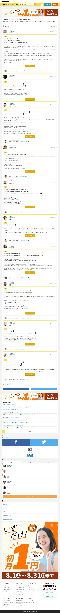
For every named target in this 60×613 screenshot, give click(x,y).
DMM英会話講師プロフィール (25, 349)
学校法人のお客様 (49, 596)
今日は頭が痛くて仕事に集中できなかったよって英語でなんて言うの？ (16, 422)
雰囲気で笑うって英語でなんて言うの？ (10, 412)
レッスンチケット (31, 592)
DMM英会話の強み (7, 589)
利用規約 (4, 511)
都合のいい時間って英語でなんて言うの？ (11, 409)
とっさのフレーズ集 (31, 602)
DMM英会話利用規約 (19, 600)
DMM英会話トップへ (7, 515)
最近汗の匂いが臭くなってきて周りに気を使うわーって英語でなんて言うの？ (17, 407)
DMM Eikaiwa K (9, 465)
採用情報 (17, 606)
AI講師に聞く (48, 4)
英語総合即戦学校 (23, 176)
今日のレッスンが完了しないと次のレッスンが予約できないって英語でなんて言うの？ (19, 414)
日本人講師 (5, 591)
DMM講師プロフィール (24, 141)
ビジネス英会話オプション (20, 592)
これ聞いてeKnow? (19, 594)
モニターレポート (7, 592)
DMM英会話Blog (6, 606)
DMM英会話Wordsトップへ (8, 519)
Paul (7, 470)
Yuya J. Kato (9, 476)
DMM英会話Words (7, 604)
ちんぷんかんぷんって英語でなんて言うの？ (11, 417)
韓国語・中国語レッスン (20, 589)
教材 (29, 591)
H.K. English (22, 70)
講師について (30, 585)
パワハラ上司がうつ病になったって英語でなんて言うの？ (13, 427)
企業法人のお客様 (49, 592)
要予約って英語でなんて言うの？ (9, 404)
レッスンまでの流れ (31, 587)
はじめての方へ (6, 585)
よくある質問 (5, 508)
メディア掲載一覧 (19, 605)
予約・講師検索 (31, 589)
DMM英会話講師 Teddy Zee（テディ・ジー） (27, 318)
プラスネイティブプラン (20, 587)
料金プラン (18, 585)
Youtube (21, 212)
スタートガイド (6, 587)
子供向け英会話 (18, 591)
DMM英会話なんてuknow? (8, 602)
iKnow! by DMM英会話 (7, 600)
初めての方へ (5, 504)
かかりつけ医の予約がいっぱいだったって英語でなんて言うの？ (15, 420)
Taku (7, 486)
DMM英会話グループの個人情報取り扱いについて (22, 603)
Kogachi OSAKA (9, 481)
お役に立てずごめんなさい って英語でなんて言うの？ (13, 425)
